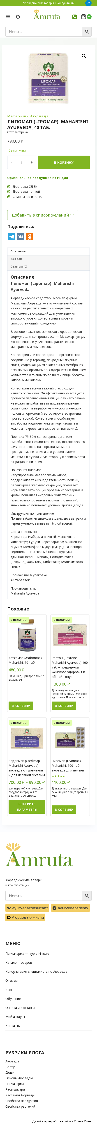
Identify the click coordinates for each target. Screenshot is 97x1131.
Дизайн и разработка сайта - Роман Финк (62, 1121)
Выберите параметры (27, 807)
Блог (9, 990)
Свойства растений (20, 1106)
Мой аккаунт (15, 1017)
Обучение (13, 999)
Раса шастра (15, 1089)
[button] (84, 56)
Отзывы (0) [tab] (18, 266)
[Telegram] (88, 3)
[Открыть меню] (9, 16)
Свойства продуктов (21, 1101)
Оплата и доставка (20, 1008)
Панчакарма (14, 1084)
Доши (9, 1072)
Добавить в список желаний (40, 215)
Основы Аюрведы (19, 1078)
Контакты (13, 1026)
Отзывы (11, 980)
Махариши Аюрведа (28, 116)
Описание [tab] (17, 251)
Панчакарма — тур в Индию (27, 953)
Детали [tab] (16, 259)
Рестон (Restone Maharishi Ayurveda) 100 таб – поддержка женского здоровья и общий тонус (70, 667)
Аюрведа (12, 1061)
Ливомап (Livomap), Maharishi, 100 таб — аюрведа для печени (68, 765)
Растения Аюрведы (20, 1095)
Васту (10, 1067)
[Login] (18, 17)
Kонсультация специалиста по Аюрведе (36, 971)
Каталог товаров (18, 962)
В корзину (64, 162)
